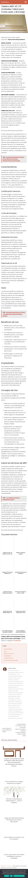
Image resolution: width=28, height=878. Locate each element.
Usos (5, 651)
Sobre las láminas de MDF (11, 660)
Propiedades (7, 656)
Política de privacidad (19, 875)
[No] (26, 873)
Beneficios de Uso (9, 653)
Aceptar (6, 875)
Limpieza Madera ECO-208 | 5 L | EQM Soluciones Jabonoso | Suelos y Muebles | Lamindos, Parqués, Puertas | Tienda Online (20, 729)
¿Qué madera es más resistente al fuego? (7, 730)
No (11, 875)
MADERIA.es (5, 2)
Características (8, 649)
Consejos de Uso (8, 658)
